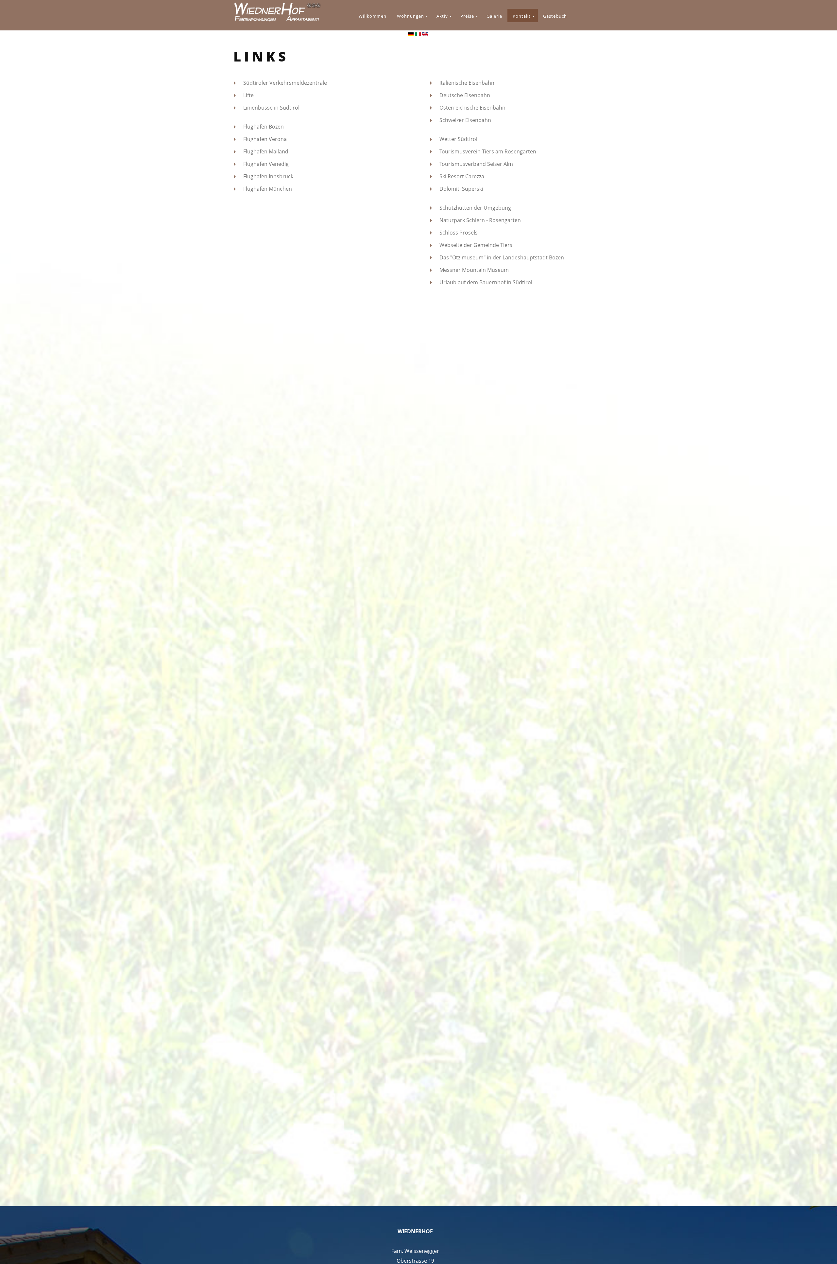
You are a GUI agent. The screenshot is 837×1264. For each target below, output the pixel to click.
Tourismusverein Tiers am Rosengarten (487, 151)
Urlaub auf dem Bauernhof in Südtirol (485, 282)
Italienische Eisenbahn (466, 82)
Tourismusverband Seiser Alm (476, 163)
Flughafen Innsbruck (268, 176)
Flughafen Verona (265, 139)
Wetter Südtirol (458, 139)
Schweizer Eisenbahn (465, 120)
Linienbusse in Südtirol (271, 107)
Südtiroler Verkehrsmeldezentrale (285, 82)
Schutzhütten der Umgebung (475, 207)
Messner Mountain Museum (474, 269)
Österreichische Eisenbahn (472, 107)
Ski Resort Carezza (461, 176)
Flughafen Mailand (265, 151)
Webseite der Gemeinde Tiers (475, 245)
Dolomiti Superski (461, 188)
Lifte (248, 95)
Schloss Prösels (458, 232)
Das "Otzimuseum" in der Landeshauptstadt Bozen (501, 257)
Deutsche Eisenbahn (464, 95)
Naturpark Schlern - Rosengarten (480, 220)
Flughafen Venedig (266, 163)
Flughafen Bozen (263, 126)
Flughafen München (267, 188)
